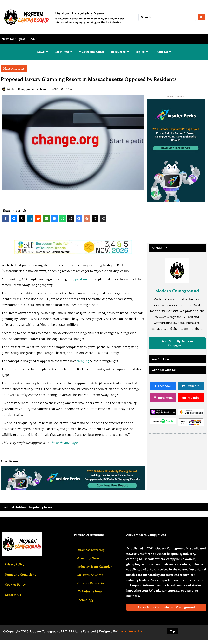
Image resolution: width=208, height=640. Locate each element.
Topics (140, 52)
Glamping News (88, 558)
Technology (85, 600)
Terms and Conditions (20, 574)
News (41, 52)
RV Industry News (90, 591)
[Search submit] (201, 17)
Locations (61, 52)
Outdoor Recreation (91, 583)
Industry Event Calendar (94, 566)
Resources (118, 52)
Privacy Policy (14, 564)
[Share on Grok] (95, 218)
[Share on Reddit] (38, 218)
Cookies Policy (15, 584)
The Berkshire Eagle (64, 443)
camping (83, 361)
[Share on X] (22, 218)
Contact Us (13, 594)
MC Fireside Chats (91, 52)
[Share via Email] (46, 218)
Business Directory (90, 550)
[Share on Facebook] (5, 218)
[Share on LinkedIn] (30, 218)
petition (81, 279)
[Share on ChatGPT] (70, 218)
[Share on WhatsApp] (62, 218)
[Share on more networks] (103, 218)
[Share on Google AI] (79, 218)
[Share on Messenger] (14, 218)
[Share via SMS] (54, 218)
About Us (161, 52)
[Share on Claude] (87, 218)
